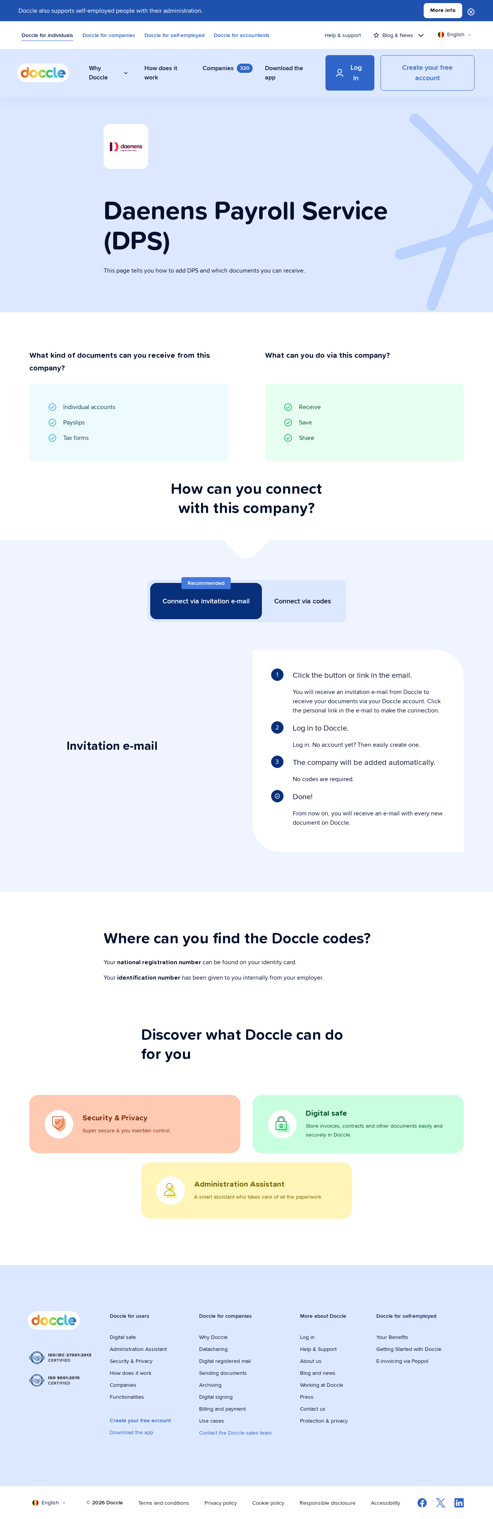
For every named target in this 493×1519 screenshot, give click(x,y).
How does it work (130, 1373)
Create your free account (140, 1420)
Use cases (211, 1421)
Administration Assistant (138, 1349)
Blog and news (317, 1373)
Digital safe (123, 1337)
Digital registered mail (225, 1361)
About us (311, 1361)
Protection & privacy (324, 1421)
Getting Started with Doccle (408, 1349)
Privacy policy (221, 1503)
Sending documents (223, 1373)
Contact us (312, 1409)
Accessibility (385, 1503)
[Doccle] (43, 73)
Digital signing (216, 1397)
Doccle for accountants (242, 35)
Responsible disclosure (327, 1503)
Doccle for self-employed (174, 35)
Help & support (343, 35)
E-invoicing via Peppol (402, 1361)
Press (307, 1397)
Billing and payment (222, 1409)
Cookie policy (268, 1503)
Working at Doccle (321, 1385)
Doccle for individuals (47, 35)
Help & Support (318, 1349)
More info (443, 10)
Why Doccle (213, 1337)
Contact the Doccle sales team (235, 1432)
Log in (307, 1337)
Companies (123, 1385)
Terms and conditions (163, 1503)
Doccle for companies (108, 35)
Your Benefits (392, 1337)
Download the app (131, 1432)
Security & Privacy (131, 1361)
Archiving (210, 1385)
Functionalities (127, 1397)
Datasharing (213, 1349)
